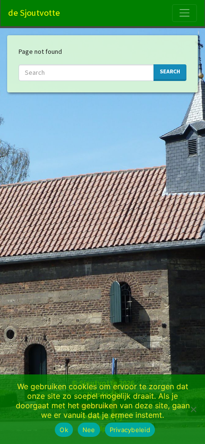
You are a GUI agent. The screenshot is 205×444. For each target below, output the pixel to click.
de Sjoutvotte (34, 12)
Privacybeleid (130, 430)
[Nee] (193, 409)
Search (170, 71)
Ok (64, 430)
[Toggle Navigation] (184, 12)
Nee (88, 430)
